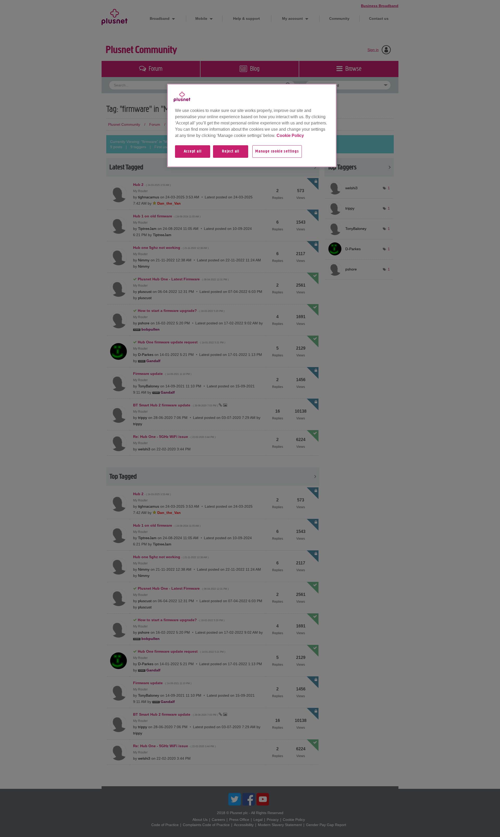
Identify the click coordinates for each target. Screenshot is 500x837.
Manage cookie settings (277, 151)
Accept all (193, 151)
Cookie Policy (290, 135)
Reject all (230, 151)
